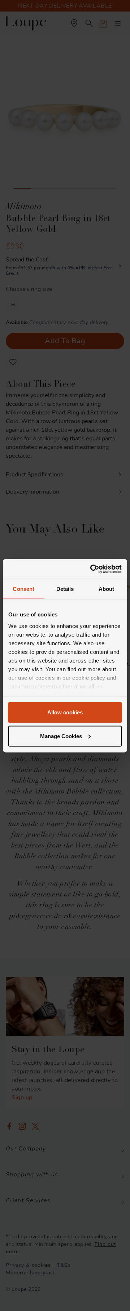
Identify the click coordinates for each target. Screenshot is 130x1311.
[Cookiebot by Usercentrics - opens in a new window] (92, 569)
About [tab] (106, 589)
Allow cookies (65, 712)
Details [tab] (65, 589)
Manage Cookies (61, 736)
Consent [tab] (23, 589)
